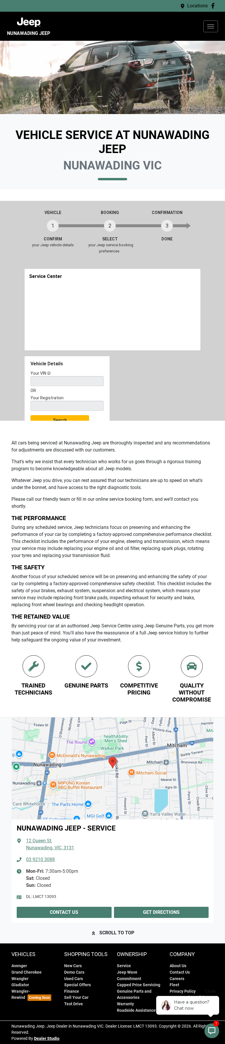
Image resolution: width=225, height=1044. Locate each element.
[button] (210, 26)
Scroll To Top (116, 933)
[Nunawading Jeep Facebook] (214, 6)
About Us (178, 965)
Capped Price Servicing (138, 984)
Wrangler (19, 978)
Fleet (174, 984)
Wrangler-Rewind (20, 994)
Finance (71, 991)
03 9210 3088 (40, 859)
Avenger (19, 965)
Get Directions (161, 912)
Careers (177, 978)
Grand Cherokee (26, 972)
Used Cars (73, 978)
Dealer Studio (46, 1038)
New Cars (73, 965)
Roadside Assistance (136, 1010)
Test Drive (73, 1003)
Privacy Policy (183, 991)
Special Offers (77, 984)
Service (124, 965)
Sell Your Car (76, 997)
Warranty (125, 1003)
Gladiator (20, 984)
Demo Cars (74, 972)
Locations (197, 6)
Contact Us (64, 912)
